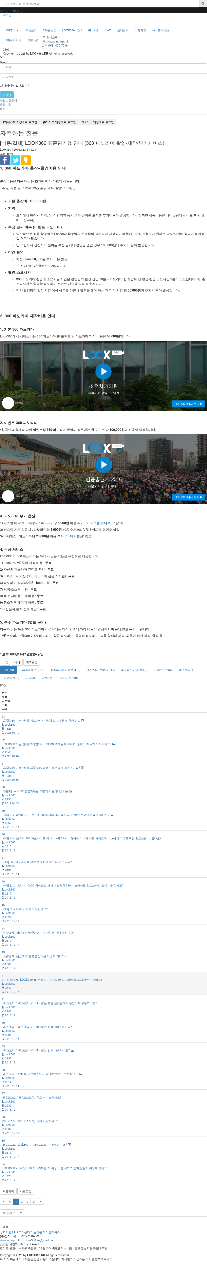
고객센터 (24, 1232)
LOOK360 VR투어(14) (101, 670)
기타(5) (30, 678)
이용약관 (36, 1232)
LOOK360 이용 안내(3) (65, 670)
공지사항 (5, 1232)
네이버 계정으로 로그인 (98, 122)
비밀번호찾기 (8, 100)
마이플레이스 (51, 1232)
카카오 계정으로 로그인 (61, 122)
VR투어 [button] (11, 30)
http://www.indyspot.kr (56, 41)
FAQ (15, 1232)
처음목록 (8, 1191)
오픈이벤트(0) (69, 678)
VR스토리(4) (186, 670)
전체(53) (8, 670)
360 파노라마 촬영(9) (134, 670)
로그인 (4, 11)
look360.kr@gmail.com (40, 1240)
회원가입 (17, 11)
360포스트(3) (163, 670)
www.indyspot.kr (10, 1240)
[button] (12, 1212)
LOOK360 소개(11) (32, 670)
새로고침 (25, 1191)
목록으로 (31, 662)
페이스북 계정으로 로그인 (20, 122)
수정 (5, 662)
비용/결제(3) (11, 678)
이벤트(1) (47, 678)
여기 (88, 1259)
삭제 (17, 662)
